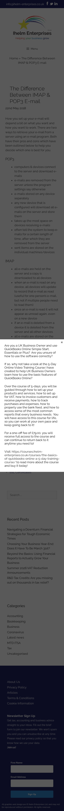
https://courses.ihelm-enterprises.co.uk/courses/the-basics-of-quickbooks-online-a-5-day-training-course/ (32, 457)
